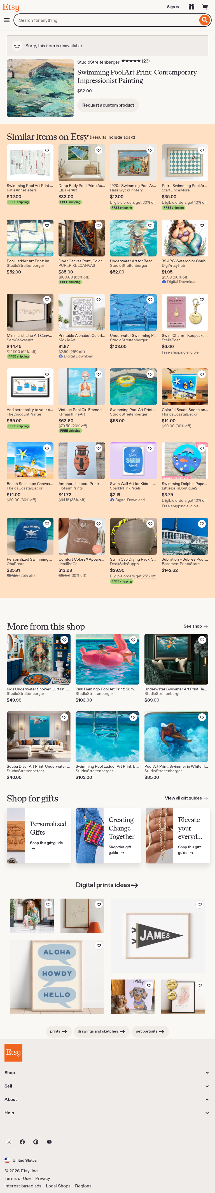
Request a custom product (108, 105)
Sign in (173, 6)
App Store (23, 1129)
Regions (83, 1186)
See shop (193, 626)
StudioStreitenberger (98, 62)
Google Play (66, 1129)
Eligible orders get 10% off (184, 202)
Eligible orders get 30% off (133, 202)
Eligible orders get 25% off (133, 576)
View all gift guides (184, 798)
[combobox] (105, 20)
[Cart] (205, 6)
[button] (20, 1160)
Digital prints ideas (103, 885)
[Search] (205, 20)
